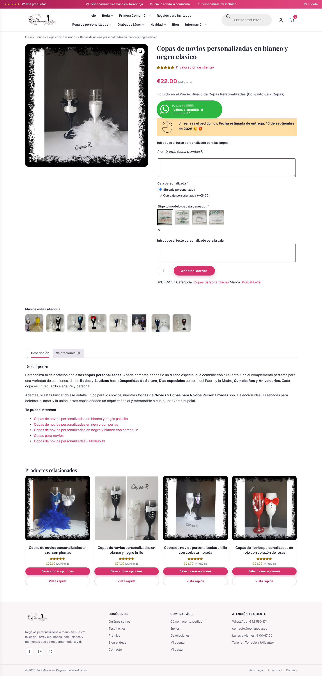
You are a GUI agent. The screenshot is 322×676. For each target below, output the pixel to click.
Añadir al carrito (194, 271)
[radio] (165, 217)
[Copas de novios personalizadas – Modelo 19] (55, 323)
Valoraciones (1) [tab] (68, 353)
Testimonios (117, 628)
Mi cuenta (311, 4)
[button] (141, 52)
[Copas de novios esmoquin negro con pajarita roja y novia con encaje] (181, 323)
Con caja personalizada (186, 195)
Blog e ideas (117, 642)
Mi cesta (176, 649)
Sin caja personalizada (179, 189)
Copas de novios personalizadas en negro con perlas (76, 424)
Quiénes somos (119, 621)
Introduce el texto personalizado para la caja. (191, 240)
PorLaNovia (251, 282)
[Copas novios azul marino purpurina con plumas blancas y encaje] (139, 323)
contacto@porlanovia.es (249, 628)
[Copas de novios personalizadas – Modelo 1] (118, 323)
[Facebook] (29, 651)
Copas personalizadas (62, 37)
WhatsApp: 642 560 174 (249, 621)
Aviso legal (256, 670)
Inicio (28, 37)
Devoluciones (179, 635)
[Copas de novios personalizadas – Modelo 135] (97, 323)
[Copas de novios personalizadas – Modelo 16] (76, 323)
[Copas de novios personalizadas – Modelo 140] (160, 323)
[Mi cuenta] (280, 20)
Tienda (39, 37)
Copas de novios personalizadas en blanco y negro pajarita (81, 419)
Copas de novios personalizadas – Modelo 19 (69, 441)
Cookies (291, 670)
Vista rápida (58, 581)
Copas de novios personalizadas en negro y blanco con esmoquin (86, 430)
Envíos (175, 628)
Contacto (115, 649)
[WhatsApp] (50, 651)
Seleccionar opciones (58, 571)
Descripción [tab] (40, 353)
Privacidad (275, 670)
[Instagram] (40, 651)
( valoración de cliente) (195, 67)
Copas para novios (49, 436)
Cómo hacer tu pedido (186, 621)
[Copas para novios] (34, 323)
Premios (114, 635)
